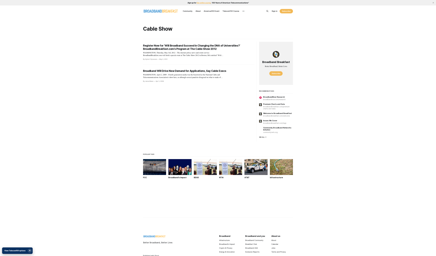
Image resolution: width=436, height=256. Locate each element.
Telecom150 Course (231, 11)
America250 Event (211, 11)
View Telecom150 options (15, 251)
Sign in (274, 11)
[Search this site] (267, 11)
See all (262, 137)
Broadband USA (251, 248)
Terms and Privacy (278, 252)
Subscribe (286, 11)
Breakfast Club (251, 244)
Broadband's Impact (227, 244)
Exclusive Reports (252, 252)
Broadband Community (254, 240)
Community (187, 11)
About (198, 11)
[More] (243, 11)
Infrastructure (224, 240)
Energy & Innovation (227, 252)
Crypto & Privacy (225, 248)
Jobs (273, 248)
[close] (433, 3)
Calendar (274, 244)
